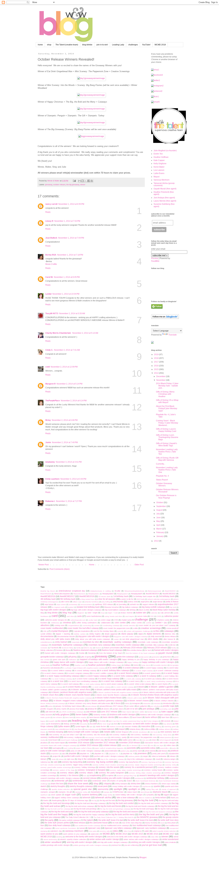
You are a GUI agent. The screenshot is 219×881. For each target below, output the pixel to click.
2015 (156, 369)
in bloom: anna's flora (80, 689)
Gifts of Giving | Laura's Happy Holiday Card (166, 430)
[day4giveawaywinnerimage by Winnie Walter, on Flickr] (91, 122)
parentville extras (148, 748)
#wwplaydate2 (108, 594)
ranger (145, 756)
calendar (154, 613)
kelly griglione (62, 714)
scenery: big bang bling (72, 762)
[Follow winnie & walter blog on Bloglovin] (165, 318)
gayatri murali (165, 653)
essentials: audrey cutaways (117, 642)
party (174, 748)
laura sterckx (108, 717)
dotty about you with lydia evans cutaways (92, 639)
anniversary (73, 604)
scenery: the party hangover (111, 773)
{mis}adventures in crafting (100, 591)
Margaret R (50, 384)
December (161, 376)
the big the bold (145, 800)
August (159, 510)
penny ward (137, 751)
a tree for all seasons (106, 599)
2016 (156, 366)
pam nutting (68, 748)
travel (162, 823)
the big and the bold (107, 800)
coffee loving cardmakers (86, 623)
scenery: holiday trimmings (84, 767)
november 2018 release (129, 742)
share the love (57, 783)
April (158, 525)
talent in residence (145, 798)
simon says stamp (168, 784)
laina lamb (69, 717)
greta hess (167, 657)
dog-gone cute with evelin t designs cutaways (131, 636)
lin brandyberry (54, 724)
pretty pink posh (158, 753)
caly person (165, 613)
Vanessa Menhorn (161, 180)
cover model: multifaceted (52, 628)
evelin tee (172, 645)
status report (132, 792)
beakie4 (71, 607)
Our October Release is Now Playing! (166, 496)
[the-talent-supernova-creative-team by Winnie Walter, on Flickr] (168, 143)
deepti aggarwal (111, 634)
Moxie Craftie (51, 264)
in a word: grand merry (152, 673)
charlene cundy (163, 620)
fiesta (68, 650)
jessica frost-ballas (77, 709)
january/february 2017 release (111, 706)
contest (97, 625)
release (173, 756)
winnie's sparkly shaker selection (73, 839)
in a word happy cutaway (153, 668)
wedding (59, 837)
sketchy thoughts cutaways (81, 786)
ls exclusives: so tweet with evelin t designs (140, 724)
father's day (88, 648)
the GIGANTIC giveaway (147, 817)
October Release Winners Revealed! (167, 490)
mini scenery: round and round (96, 737)
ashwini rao (134, 604)
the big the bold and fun (168, 806)
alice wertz (65, 602)
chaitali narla (126, 620)
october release (59, 184)
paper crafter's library (84, 748)
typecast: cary (94, 828)
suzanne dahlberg (90, 795)
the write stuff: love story (168, 820)
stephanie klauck (160, 792)
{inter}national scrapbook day (72, 591)
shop (49, 45)
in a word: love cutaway (111, 681)
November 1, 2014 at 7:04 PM (71, 238)
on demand (133, 745)
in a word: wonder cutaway (124, 687)
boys (103, 613)
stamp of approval (169, 789)
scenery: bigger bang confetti (77, 765)
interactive (147, 703)
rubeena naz (45, 762)
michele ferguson (122, 732)
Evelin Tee (158, 154)
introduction (167, 703)
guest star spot (59, 659)
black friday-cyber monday (164, 610)
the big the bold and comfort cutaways (153, 803)
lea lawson (62, 721)
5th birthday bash (68, 599)
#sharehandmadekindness (134, 591)
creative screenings (151, 628)
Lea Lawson (159, 170)
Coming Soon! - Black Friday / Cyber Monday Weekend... (167, 423)
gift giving (72, 657)
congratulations (73, 625)
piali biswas (162, 751)
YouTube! (146, 45)
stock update (56, 795)
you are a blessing (131, 845)
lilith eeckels (166, 721)
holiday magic (116, 665)
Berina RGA (50, 255)
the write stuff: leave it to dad (110, 820)
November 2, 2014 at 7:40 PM (65, 442)
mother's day (99, 740)
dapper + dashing (63, 634)
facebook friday (67, 648)
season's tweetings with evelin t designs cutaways (60, 778)
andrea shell (132, 602)
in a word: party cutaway (91, 684)
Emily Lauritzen (52, 479)
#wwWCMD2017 (67, 596)
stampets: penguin (48, 792)
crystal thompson (59, 631)
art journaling (121, 604)
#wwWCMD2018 (86, 596)
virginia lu (137, 831)
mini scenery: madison (118, 735)
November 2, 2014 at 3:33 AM (72, 313)
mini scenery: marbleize (140, 735)
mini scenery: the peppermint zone (143, 737)
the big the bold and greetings (85, 809)
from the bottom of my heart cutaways (140, 653)
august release (148, 604)
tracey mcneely (151, 823)
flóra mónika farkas (134, 650)
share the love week (78, 783)
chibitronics (55, 623)
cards (79, 616)
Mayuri (157, 177)
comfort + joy (161, 623)
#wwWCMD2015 (169, 594)
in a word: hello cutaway (122, 676)
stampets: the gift (65, 792)
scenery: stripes (67, 773)
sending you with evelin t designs (115, 778)
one (151, 745)
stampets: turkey (81, 792)
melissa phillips (150, 729)
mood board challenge (69, 740)
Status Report (162, 480)
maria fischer (101, 726)
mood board (52, 740)
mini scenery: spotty (118, 737)
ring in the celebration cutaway (112, 759)
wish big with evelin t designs (80, 842)
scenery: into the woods (109, 767)
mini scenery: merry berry (162, 735)
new (137, 740)
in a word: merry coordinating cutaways (158, 681)
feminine (59, 650)
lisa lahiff (93, 724)
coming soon (59, 625)
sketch (43, 786)
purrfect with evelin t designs (76, 756)
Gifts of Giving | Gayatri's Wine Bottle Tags (166, 444)
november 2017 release (104, 742)
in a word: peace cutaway (113, 684)
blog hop (67, 612)
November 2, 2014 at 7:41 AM (67, 350)
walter (146, 831)
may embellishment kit (63, 729)
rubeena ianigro (169, 759)
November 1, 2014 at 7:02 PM (67, 221)
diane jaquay (127, 634)
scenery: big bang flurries (129, 762)
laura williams (124, 717)
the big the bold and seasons (126, 812)
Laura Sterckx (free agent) (165, 201)
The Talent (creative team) (66, 45)
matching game (170, 726)
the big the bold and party (62, 812)
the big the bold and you (151, 814)
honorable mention (160, 665)
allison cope (77, 602)
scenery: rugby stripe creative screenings (125, 770)
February (160, 532)
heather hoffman (61, 665)
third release (79, 823)
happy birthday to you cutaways (156, 659)
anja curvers (61, 604)
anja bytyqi (49, 604)
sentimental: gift (61, 781)
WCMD (106, 833)
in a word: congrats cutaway (78, 673)
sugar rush (70, 794)
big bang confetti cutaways (153, 607)
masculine (145, 726)
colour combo (136, 623)
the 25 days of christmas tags (76, 800)
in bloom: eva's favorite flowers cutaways (111, 695)
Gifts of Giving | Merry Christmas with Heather (165, 394)
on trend (144, 745)
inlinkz (127, 703)
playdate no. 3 (114, 753)
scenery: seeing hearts (153, 770)
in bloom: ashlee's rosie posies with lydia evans (116, 689)
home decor (145, 665)
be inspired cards (58, 607)
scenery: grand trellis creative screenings (56, 767)
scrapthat (109, 775)
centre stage (106, 620)
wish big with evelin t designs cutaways (112, 842)
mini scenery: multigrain (72, 737)
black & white (144, 610)
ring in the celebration (87, 759)
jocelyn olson (118, 709)
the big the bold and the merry (121, 814)
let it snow (101, 721)
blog (42, 613)
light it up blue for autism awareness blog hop (126, 721)
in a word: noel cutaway (69, 684)
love (115, 724)
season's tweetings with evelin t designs (156, 775)
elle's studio (153, 639)
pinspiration (55, 753)
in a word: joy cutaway (153, 679)
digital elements (154, 634)
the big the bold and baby (168, 800)
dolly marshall (156, 636)
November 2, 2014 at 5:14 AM (85, 333)
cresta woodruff (172, 628)
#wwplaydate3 (122, 594)
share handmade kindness (145, 781)
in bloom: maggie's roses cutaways (69, 701)
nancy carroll (51, 204)
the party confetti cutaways (69, 820)
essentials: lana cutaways (99, 645)
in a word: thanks (161, 684)
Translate (172, 335)
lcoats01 (51, 721)
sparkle (157, 786)
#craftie (117, 591)
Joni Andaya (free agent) (164, 198)
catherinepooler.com (77, 620)
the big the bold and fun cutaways (58, 809)
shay (96, 783)
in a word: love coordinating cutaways (83, 681)
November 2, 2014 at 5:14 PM (69, 384)
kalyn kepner (127, 712)
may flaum (78, 729)
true (42, 825)
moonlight (84, 740)
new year (145, 740)
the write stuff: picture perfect (57, 823)
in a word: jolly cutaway (132, 679)
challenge (141, 619)
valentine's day (56, 831)
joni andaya (149, 708)
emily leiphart (61, 642)
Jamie (48, 442)
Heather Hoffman (161, 157)
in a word (112, 667)
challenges (133, 45)
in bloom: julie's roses (134, 698)
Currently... (160, 464)
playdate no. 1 (85, 753)
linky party (83, 724)
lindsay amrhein (70, 724)
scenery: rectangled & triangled (91, 770)
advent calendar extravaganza (159, 599)
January (160, 536)
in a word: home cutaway (85, 679)
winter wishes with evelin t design (104, 839)
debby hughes (95, 634)
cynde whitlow (46, 634)
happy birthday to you (131, 659)
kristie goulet (45, 717)
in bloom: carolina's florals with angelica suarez (71, 692)
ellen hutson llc (169, 639)
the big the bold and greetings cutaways (115, 809)
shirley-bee (135, 783)
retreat (61, 759)
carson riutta (142, 616)
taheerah (86, 797)
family (78, 648)
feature (98, 648)
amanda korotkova (92, 602)
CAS (152, 616)
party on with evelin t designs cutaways (86, 751)
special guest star (82, 789)
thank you (174, 798)
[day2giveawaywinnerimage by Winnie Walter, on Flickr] (91, 95)
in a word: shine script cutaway (139, 684)
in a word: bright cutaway (143, 670)
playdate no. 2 (99, 753)
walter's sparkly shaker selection (164, 831)
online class (171, 745)
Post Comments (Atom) (60, 569)
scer (84, 775)
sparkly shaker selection (61, 789)
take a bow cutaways (126, 797)
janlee (50, 706)
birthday (133, 610)
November (161, 380)
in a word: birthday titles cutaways (114, 670)
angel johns (145, 602)
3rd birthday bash (166, 596)
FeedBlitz (155, 261)
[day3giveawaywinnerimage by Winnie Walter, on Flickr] (91, 108)
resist (54, 759)
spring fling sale (152, 789)
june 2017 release (109, 712)
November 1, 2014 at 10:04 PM (65, 294)
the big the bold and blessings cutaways (90, 803)
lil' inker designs (152, 721)
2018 (156, 358)
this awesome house (99, 823)
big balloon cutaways (130, 607)
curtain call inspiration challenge (138, 631)
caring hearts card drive (113, 616)
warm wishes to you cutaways (75, 834)
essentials (75, 642)
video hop (127, 831)
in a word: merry (133, 681)
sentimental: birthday (155, 778)
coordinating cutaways (111, 625)
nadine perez (127, 740)
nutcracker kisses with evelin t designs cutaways (59, 745)
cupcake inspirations (82, 631)
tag (158, 795)
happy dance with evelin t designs (69, 662)
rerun (43, 759)
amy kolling (106, 602)
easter (116, 639)
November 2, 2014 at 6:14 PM (74, 400)
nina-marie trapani (58, 743)
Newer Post (43, 565)
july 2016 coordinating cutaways (71, 712)
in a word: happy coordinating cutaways (62, 676)
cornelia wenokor (129, 625)
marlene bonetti (115, 726)
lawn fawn (166, 717)
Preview (154, 258)
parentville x (164, 748)
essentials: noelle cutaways (128, 645)
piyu (63, 753)
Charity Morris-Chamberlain (58, 333)
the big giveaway (72, 184)
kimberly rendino (99, 715)
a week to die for (126, 599)
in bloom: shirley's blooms (164, 701)
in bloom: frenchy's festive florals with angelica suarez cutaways (68, 698)
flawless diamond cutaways (85, 650)
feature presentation (112, 648)
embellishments (46, 642)
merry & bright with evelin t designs (83, 732)
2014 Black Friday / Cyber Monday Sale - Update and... (167, 385)
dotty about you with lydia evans (55, 639)
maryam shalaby (131, 726)
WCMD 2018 (160, 45)
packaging (57, 748)
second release (90, 778)
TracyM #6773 (51, 313)
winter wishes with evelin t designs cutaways (141, 839)
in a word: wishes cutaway (101, 687)
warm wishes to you (49, 834)
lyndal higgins (81, 726)
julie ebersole (51, 712)
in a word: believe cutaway (61, 670)
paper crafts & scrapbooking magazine (109, 748)
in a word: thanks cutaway (77, 687)
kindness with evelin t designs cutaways (155, 715)
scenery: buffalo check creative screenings (109, 765)
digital (140, 634)
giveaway (48, 184)
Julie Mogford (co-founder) (165, 150)
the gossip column (171, 817)
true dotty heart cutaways (60, 825)
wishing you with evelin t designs (145, 842)
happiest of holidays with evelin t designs (98, 659)
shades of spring (116, 781)
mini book (153, 732)
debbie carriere (79, 634)
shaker (129, 781)
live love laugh (105, 724)
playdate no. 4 (128, 753)
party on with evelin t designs (53, 751)
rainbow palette (134, 756)
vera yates (93, 831)
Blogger (143, 857)
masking (158, 726)
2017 (156, 362)
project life (57, 756)
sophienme (147, 786)
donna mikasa (170, 636)
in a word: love (57, 681)
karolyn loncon (152, 712)
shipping (108, 783)
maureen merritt (46, 729)
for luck (148, 650)
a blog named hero (87, 599)
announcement (86, 604)
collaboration (106, 623)
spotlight (118, 789)
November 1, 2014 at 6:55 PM (71, 204)
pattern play (125, 751)
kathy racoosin (46, 715)
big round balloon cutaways (115, 610)
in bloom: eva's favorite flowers (77, 695)
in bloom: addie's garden (161, 686)
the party (49, 820)
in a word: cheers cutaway (53, 673)
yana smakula (170, 842)
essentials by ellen (91, 642)
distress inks (170, 634)
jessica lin (92, 709)
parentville (131, 748)
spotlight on (134, 789)
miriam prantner (165, 737)
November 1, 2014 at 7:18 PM (70, 255)
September (161, 506)
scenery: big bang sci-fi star (152, 762)
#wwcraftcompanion (62, 594)
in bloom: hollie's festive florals (108, 698)
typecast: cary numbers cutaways (151, 828)
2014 (156, 373)
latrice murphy (81, 717)
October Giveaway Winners (164, 484)
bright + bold (113, 613)
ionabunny (50, 462)
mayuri (122, 729)
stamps (106, 792)
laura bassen (94, 717)
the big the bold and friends (109, 806)
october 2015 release (89, 745)
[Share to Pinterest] (91, 180)
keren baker (82, 714)
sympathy (150, 795)
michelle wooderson (139, 732)
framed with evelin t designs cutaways (60, 653)
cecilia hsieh (93, 620)
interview (157, 703)
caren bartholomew (93, 616)
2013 (156, 541)
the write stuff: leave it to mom (140, 820)
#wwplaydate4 (136, 594)
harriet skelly (45, 665)
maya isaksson (107, 729)
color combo (120, 623)
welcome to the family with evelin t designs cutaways (127, 837)
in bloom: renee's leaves (138, 701)
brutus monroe (126, 613)
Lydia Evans (159, 173)
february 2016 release (133, 647)
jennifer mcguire (47, 709)
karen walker (139, 712)
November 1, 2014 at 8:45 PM (67, 277)
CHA (116, 620)
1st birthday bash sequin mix (144, 596)
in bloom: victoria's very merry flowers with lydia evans (89, 703)
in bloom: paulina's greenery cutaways (106, 701)
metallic (107, 732)
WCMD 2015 (137, 834)
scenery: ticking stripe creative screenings (145, 773)
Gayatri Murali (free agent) (165, 189)
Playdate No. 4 (162, 476)
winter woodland (53, 842)
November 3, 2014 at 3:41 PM (69, 462)
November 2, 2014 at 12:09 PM (64, 367)
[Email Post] (74, 181)
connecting (87, 625)
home (40, 45)
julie (176, 708)
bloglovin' (80, 613)
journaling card (165, 709)
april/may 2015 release (104, 604)
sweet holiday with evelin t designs (129, 795)
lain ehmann (57, 717)
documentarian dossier (66, 636)
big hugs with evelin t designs (53, 610)
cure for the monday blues (103, 631)
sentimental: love (79, 781)
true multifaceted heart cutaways (147, 825)
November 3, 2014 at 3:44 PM (73, 479)
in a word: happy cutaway (95, 676)
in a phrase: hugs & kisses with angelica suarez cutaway (84, 668)
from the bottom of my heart (110, 653)
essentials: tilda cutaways (155, 645)
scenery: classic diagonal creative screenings (145, 765)
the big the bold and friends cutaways (140, 806)
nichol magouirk (165, 740)
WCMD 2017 (168, 834)
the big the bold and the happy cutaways (89, 814)
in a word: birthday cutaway (85, 670)
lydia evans (64, 726)
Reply (48, 212)
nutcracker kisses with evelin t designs (160, 743)
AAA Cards (141, 599)
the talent (88, 820)
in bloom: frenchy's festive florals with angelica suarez (154, 695)
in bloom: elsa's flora (50, 695)
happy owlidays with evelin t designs (158, 662)
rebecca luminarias (159, 756)
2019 (156, 354)
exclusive (44, 648)
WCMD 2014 (121, 834)
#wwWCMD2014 (152, 594)
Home (91, 565)
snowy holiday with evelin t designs (125, 786)
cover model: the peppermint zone (116, 628)
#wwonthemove (79, 594)
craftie (135, 628)
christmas (67, 623)
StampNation (96, 792)
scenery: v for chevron (69, 775)
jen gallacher (142, 706)
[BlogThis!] (82, 180)
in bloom (140, 687)
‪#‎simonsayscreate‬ (154, 591)
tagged (166, 795)
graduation (156, 657)
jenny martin (61, 709)
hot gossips (174, 665)
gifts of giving (86, 657)
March (159, 529)
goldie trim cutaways (125, 657)
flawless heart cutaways (112, 650)
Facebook (54, 648)
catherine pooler (171, 616)
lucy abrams (167, 724)
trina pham (171, 823)
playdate (72, 753)
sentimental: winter (99, 781)
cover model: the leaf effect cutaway (83, 628)
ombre (124, 745)
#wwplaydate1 (93, 594)
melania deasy (135, 729)
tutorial (82, 828)
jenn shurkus (155, 706)
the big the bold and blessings (56, 803)
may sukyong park (91, 729)
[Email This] (79, 180)
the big (94, 800)
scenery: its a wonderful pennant (138, 767)
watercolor (95, 834)
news (154, 740)
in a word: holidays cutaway (61, 679)
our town (44, 748)
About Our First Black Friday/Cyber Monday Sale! (166, 408)
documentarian (47, 636)
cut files (156, 631)
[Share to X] (85, 180)
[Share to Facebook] (88, 180)
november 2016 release (78, 742)
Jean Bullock (51, 238)
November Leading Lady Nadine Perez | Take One (167, 469)
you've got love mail (152, 845)
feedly (173, 648)
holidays (127, 665)
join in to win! (102, 45)
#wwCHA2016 (46, 594)
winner (82, 184)
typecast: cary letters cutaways (118, 828)
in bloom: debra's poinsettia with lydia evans (159, 692)
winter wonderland (170, 839)
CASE (159, 616)
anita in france (172, 602)
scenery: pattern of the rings (63, 770)
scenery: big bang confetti (100, 762)
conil (47, 367)
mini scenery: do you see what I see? (64, 735)
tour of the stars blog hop (132, 823)
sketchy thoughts (58, 786)
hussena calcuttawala (51, 668)
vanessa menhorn (74, 831)
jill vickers (105, 709)
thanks (46, 800)
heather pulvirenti (97, 665)
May (158, 521)
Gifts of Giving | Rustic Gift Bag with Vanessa (167, 459)
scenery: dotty (170, 765)
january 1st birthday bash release (69, 706)
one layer (159, 745)
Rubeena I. (50, 501)
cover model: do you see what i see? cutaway (157, 625)
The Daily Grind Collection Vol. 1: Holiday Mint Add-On (114, 817)
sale (55, 762)
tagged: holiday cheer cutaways (66, 798)
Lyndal (48, 294)
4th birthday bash (48, 599)
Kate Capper (159, 160)
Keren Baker (159, 167)
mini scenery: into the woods (94, 735)
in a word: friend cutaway (128, 673)
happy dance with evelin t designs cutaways (106, 662)
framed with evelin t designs (166, 650)
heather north (80, 665)
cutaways (169, 631)
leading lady (80, 720)
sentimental (139, 778)
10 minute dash (104, 596)
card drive (70, 616)
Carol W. (49, 277)
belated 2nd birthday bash (88, 607)
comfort (148, 623)
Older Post (139, 565)
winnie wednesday (50, 839)
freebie (81, 653)
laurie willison (151, 717)
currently (120, 631)
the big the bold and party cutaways (93, 812)
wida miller (155, 837)
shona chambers (151, 784)
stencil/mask (145, 792)
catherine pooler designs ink (56, 620)
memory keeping (55, 732)
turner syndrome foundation (65, 828)
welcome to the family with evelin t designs (83, 837)
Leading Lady (118, 45)
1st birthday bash (120, 596)
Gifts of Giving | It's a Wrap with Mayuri (167, 401)
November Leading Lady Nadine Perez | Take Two (167, 451)
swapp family (107, 795)
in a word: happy (171, 673)
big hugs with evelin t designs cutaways (86, 610)
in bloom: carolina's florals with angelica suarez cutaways (118, 692)
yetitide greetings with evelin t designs (55, 845)
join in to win (132, 709)
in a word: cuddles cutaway (103, 673)
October (160, 502)
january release (91, 706)
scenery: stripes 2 (87, 773)
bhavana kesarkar (111, 607)
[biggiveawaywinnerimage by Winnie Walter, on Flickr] (91, 136)
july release (91, 712)
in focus (117, 703)
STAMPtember (118, 792)
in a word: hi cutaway (147, 676)
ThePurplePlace (52, 400)
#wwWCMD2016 (48, 596)
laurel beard (137, 717)
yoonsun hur (116, 845)
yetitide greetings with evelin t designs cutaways (90, 845)
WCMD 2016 (152, 834)
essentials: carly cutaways (148, 642)
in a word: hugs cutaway (108, 679)
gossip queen (144, 657)
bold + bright (93, 613)
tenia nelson (160, 797)
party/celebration (111, 751)
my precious (112, 740)
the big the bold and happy (144, 809)
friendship (92, 653)
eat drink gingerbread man (133, 639)
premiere (142, 753)
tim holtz (115, 823)
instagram (136, 703)
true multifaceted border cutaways (88, 825)
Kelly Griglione (160, 163)
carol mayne (129, 616)
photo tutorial (150, 751)
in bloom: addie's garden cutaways (54, 690)
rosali (158, 759)
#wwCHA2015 (170, 591)
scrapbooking (95, 775)
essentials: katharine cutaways (67, 644)
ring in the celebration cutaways (139, 759)
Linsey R (49, 221)
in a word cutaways (131, 668)
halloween (72, 659)
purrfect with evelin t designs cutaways (109, 756)
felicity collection (47, 650)
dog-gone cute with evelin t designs (93, 636)
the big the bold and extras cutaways (80, 806)
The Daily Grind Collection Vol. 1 (77, 817)
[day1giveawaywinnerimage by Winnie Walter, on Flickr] (91, 78)
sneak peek (102, 786)
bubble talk (141, 613)
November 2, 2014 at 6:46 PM (65, 420)
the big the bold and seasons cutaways (157, 812)
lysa (91, 726)
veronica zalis (105, 831)
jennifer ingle (168, 706)
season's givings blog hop (126, 775)
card (55, 616)
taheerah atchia (103, 797)
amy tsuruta (118, 602)
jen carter (130, 706)
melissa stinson (164, 729)
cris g (45, 631)
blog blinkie (87, 45)
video (115, 831)
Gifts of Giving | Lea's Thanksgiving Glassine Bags (167, 437)
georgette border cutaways (52, 657)
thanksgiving (57, 800)
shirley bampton (121, 784)
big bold (173, 607)
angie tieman (158, 602)
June (158, 517)
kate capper (167, 711)
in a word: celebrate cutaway (167, 670)
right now (70, 759)
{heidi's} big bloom (48, 591)
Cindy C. (49, 350)
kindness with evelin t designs (123, 714)
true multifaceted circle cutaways (116, 825)
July (158, 514)
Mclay (48, 420)
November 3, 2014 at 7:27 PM (69, 501)
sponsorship (103, 789)
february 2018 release (157, 647)
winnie (176, 837)
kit (175, 715)
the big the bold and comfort (121, 803)
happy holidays (133, 662)
